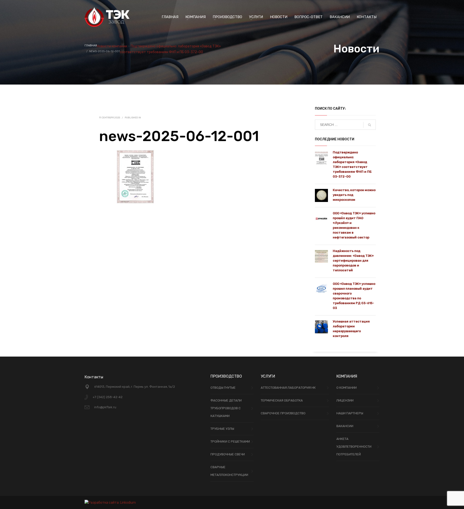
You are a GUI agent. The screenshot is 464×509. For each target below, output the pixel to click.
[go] (369, 125)
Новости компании (112, 46)
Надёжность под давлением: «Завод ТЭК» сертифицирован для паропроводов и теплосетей (353, 260)
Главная (91, 45)
